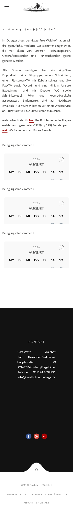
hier (31, 120)
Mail (4, 130)
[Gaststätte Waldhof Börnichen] (36, 6)
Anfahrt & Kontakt (36, 502)
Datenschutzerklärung (46, 494)
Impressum (14, 494)
